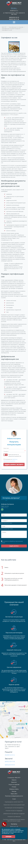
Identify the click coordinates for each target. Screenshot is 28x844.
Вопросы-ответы (14, 789)
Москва (13, 8)
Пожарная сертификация (14, 816)
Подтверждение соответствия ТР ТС (14, 802)
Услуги (14, 799)
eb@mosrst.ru (4, 507)
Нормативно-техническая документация (14, 804)
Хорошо (8, 836)
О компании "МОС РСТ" (14, 777)
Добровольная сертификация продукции (14, 813)
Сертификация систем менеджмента (14, 807)
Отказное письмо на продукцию (14, 810)
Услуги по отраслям (14, 784)
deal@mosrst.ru (14, 10)
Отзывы (14, 786)
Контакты (14, 824)
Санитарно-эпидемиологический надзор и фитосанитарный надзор (14, 820)
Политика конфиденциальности (14, 796)
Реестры (14, 791)
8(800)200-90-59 (14, 17)
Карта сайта (14, 793)
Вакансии (14, 782)
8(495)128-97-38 (14, 19)
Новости (14, 780)
